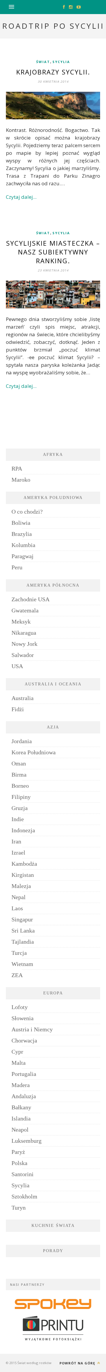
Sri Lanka (23, 930)
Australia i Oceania (53, 684)
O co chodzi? (27, 511)
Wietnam (22, 964)
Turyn (18, 1207)
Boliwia (20, 522)
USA (17, 666)
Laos (17, 908)
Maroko (20, 479)
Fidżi (17, 709)
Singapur (22, 919)
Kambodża (24, 863)
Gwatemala (25, 610)
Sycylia (61, 62)
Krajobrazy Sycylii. (53, 71)
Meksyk (21, 621)
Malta (18, 1062)
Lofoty (19, 1007)
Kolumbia (23, 545)
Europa (53, 993)
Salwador (22, 655)
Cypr (17, 1051)
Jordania (21, 741)
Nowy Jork (24, 644)
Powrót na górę (77, 1363)
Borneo (20, 785)
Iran (16, 841)
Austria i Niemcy (32, 1029)
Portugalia (23, 1074)
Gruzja (19, 808)
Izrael (18, 852)
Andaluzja (23, 1096)
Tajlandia (22, 941)
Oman (18, 763)
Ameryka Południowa (53, 497)
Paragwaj (22, 556)
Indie (17, 819)
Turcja (19, 953)
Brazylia (21, 534)
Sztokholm (24, 1196)
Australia (22, 698)
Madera (20, 1085)
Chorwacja (24, 1040)
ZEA (17, 975)
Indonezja (23, 830)
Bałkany (21, 1107)
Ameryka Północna (53, 585)
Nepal (18, 897)
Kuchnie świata (53, 1225)
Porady (53, 1251)
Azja (53, 727)
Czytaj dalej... (21, 196)
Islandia (21, 1118)
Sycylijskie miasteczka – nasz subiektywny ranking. (53, 252)
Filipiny (21, 797)
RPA (16, 468)
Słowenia (22, 1018)
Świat (43, 62)
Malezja (21, 886)
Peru (16, 567)
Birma (18, 774)
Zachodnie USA (30, 599)
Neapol (20, 1129)
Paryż (18, 1152)
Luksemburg (26, 1140)
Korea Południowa (33, 752)
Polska (19, 1163)
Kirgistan (22, 875)
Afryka (53, 454)
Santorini (22, 1174)
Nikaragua (23, 632)
